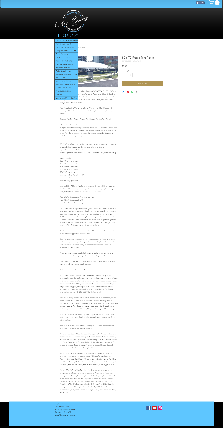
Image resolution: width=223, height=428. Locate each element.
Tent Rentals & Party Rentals (67, 41)
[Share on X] (136, 92)
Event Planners (62, 54)
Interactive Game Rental (65, 84)
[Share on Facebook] (123, 92)
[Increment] (130, 75)
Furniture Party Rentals (65, 47)
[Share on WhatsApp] (132, 92)
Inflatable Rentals (63, 68)
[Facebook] (148, 408)
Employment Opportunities (66, 98)
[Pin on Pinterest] (127, 92)
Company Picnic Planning (66, 51)
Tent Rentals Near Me (64, 44)
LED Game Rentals (63, 57)
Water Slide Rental (63, 71)
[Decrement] (123, 75)
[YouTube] (154, 408)
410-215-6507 (65, 412)
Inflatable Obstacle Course (66, 74)
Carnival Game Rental (64, 64)
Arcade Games (61, 78)
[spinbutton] (127, 75)
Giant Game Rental (63, 88)
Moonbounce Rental (64, 81)
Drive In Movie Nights (64, 91)
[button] (215, 2)
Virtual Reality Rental (64, 61)
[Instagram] (160, 408)
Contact (59, 95)
